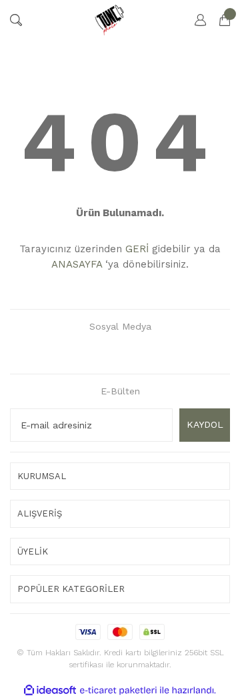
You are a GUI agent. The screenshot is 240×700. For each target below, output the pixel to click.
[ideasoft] (50, 690)
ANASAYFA (76, 264)
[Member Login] (194, 20)
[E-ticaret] (118, 690)
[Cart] (218, 20)
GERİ (137, 249)
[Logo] (109, 20)
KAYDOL (205, 424)
